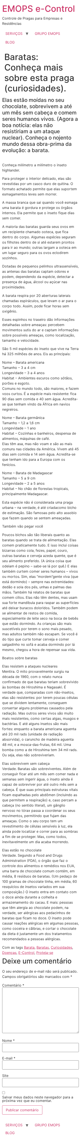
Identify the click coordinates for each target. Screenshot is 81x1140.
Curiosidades (61, 947)
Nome (8, 1040)
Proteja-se (44, 952)
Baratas (43, 947)
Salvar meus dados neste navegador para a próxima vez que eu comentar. (37, 1098)
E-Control (26, 952)
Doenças (9, 952)
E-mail (8, 1058)
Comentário (13, 985)
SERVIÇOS (13, 33)
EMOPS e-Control (38, 8)
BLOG (10, 42)
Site (5, 1075)
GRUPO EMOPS (47, 33)
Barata (29, 947)
